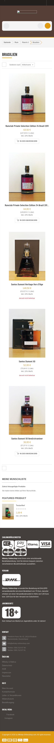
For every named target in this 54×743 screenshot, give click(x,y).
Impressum (6, 673)
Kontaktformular (8, 692)
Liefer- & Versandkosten (11, 695)
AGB (4, 669)
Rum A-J (25, 42)
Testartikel (20, 505)
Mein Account (7, 688)
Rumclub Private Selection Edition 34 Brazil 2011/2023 (29, 205)
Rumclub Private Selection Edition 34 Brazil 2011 (27, 125)
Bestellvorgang (8, 702)
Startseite (7, 42)
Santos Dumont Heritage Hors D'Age (27, 284)
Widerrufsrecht (8, 699)
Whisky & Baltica (9, 662)
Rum (16, 42)
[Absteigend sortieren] (36, 64)
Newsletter (6, 676)
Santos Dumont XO (27, 361)
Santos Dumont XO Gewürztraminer (27, 438)
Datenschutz (7, 665)
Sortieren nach (14, 65)
